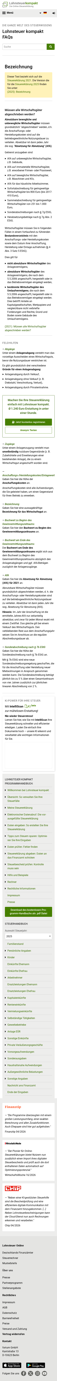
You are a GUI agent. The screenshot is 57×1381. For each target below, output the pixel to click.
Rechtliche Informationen (21, 888)
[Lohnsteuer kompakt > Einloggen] (53, 13)
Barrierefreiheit (10, 1318)
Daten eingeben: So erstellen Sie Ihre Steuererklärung (27, 827)
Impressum (13, 895)
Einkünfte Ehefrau (17, 970)
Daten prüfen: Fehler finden (22, 846)
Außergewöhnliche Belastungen (25, 1071)
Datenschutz (9, 1312)
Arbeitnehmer (14, 977)
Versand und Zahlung (14, 1328)
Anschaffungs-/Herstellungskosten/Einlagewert (28, 475)
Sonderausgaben (16, 1058)
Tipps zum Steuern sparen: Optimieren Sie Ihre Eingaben (27, 838)
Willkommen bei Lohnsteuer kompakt (28, 790)
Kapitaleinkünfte (16, 997)
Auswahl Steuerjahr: (16, 930)
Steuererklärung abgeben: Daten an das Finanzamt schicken (27, 855)
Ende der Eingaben (17, 1092)
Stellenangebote (11, 1288)
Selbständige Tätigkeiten (21, 1018)
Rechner (11, 881)
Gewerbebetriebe (16, 1024)
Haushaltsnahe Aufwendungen (24, 1065)
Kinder (11, 957)
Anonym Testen (28, 430)
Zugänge (10, 444)
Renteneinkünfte (16, 1004)
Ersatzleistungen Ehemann (22, 984)
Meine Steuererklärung (19, 807)
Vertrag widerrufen (13, 1334)
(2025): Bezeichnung (18, 91)
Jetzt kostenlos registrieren (30, 422)
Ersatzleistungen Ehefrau (21, 991)
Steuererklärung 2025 (27, 84)
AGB (4, 1307)
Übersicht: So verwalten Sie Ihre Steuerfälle (24, 799)
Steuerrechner (10, 1258)
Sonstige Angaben (17, 1078)
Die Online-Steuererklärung (21, 6)
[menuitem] (42, 13)
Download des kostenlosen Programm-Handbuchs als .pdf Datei (28, 911)
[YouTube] (44, 1373)
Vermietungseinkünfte (19, 1011)
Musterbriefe (9, 1263)
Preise (5, 1323)
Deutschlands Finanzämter (17, 1252)
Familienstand (15, 943)
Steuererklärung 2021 (19, 80)
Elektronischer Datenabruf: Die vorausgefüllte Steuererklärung (26, 816)
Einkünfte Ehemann (18, 964)
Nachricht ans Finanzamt (21, 1085)
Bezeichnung (12, 504)
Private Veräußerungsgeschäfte (25, 1045)
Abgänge (10, 349)
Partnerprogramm (12, 1282)
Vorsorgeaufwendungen (20, 1051)
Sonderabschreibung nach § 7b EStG (25, 647)
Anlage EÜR (13, 1031)
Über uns (7, 1270)
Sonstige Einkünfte (17, 1038)
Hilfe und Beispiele (17, 875)
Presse (11, 902)
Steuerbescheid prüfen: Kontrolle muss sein (25, 866)
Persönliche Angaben (19, 950)
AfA (7, 575)
